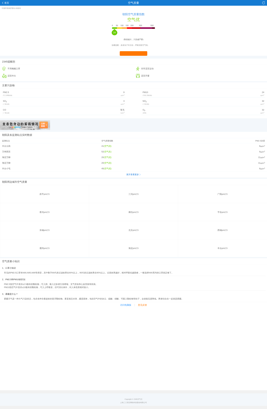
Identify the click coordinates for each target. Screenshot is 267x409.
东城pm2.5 (44, 230)
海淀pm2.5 (133, 248)
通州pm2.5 (44, 248)
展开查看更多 (132, 174)
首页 (6, 3)
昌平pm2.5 (44, 194)
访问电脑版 (125, 305)
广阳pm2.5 (222, 194)
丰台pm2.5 (222, 248)
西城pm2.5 (222, 230)
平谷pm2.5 (222, 212)
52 (102, 152)
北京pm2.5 (133, 230)
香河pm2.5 (44, 212)
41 (102, 146)
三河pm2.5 (133, 194)
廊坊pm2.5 (133, 212)
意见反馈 (142, 305)
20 (102, 157)
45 (102, 168)
